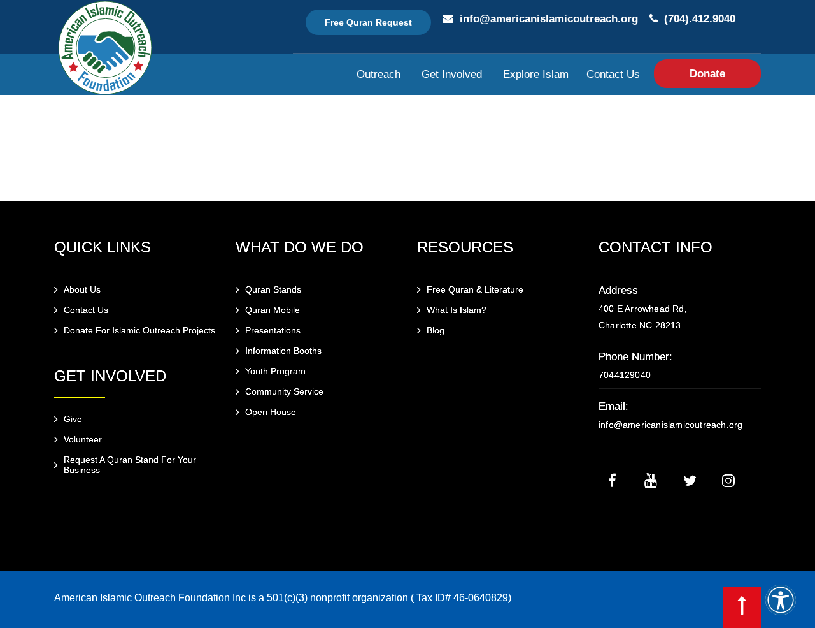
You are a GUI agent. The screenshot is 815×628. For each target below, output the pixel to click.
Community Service (284, 391)
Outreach (378, 74)
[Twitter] (689, 480)
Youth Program (275, 371)
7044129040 (625, 375)
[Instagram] (728, 480)
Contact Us (613, 74)
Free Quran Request (368, 22)
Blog (435, 330)
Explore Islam (536, 74)
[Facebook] (612, 480)
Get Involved (452, 74)
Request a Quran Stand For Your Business (130, 465)
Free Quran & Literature (475, 289)
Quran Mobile (272, 310)
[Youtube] (650, 480)
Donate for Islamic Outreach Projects (139, 330)
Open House (270, 412)
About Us (82, 289)
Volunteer (83, 439)
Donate (707, 74)
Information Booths (283, 351)
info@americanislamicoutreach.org (549, 19)
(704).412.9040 (699, 19)
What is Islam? (456, 310)
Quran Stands (273, 289)
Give (73, 419)
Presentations (273, 330)
